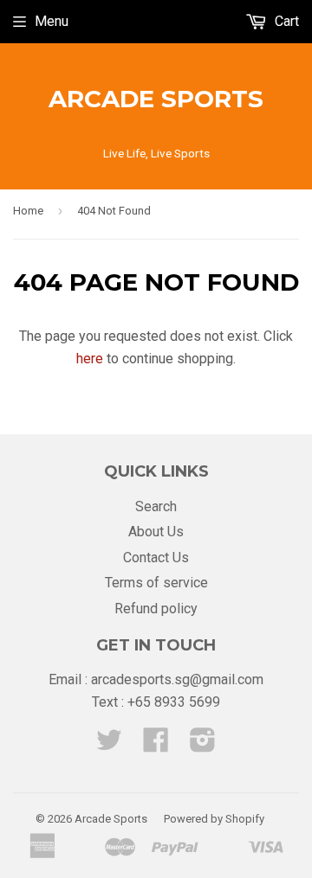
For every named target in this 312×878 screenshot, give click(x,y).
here (89, 358)
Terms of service (156, 582)
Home (28, 210)
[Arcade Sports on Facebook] (156, 745)
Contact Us (156, 557)
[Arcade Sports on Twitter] (109, 745)
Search (156, 506)
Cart (285, 21)
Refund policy (156, 608)
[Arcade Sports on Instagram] (203, 745)
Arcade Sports (156, 98)
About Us (156, 531)
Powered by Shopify (214, 818)
